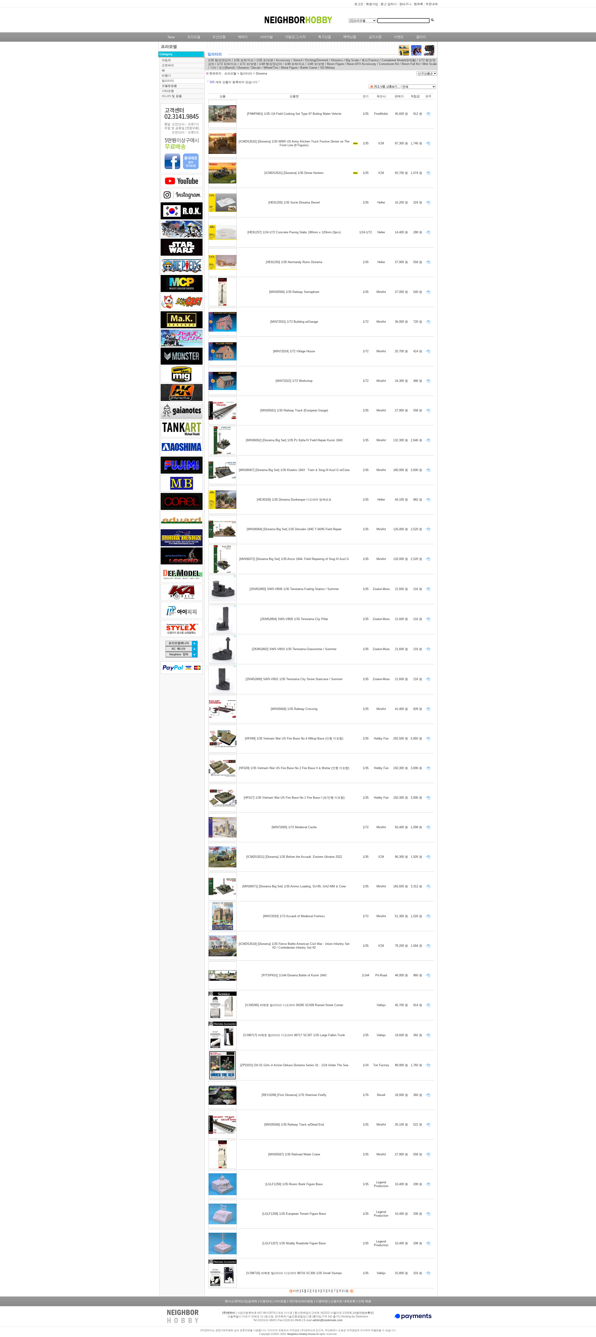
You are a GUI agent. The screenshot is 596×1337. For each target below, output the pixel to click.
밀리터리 (168, 80)
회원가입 (372, 4)
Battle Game (308, 67)
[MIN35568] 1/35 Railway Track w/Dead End (294, 1124)
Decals (256, 67)
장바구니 (405, 4)
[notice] (374, 40)
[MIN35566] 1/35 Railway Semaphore (294, 292)
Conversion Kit (389, 64)
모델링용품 (169, 86)
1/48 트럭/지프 (295, 64)
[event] (399, 40)
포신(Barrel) (227, 67)
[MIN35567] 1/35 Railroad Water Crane (294, 1154)
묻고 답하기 (389, 4)
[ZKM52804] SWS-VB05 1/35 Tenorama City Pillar (294, 619)
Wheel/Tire (271, 67)
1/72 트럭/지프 (227, 64)
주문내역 (432, 4)
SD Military (327, 67)
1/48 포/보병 (315, 64)
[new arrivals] (171, 40)
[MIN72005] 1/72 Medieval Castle (294, 827)
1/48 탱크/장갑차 (270, 64)
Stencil (297, 60)
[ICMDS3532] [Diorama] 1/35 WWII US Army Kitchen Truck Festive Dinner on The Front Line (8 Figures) (294, 143)
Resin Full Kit (411, 64)
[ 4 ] (318, 1291)
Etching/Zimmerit (316, 60)
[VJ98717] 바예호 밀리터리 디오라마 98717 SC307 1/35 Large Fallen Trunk (294, 1035)
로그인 (358, 4)
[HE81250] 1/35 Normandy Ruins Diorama (294, 262)
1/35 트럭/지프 (244, 60)
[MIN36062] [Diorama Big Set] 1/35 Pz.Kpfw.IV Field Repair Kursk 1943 (294, 440)
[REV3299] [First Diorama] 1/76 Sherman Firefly (294, 1095)
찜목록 (418, 4)
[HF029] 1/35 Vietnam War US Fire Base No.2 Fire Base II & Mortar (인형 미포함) (294, 768)
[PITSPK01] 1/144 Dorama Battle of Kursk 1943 (294, 975)
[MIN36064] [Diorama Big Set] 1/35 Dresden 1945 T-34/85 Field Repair (294, 529)
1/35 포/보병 (265, 60)
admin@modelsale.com (327, 1320)
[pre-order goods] (348, 40)
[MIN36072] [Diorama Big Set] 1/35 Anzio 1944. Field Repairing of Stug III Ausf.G (294, 559)
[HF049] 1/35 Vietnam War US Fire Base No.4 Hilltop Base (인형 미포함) (294, 738)
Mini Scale (430, 64)
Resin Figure (335, 64)
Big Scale (352, 60)
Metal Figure (289, 67)
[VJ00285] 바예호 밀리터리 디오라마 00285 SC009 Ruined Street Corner (294, 1005)
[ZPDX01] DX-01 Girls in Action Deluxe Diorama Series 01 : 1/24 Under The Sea (294, 1065)
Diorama (243, 67)
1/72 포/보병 (248, 64)
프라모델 (230, 73)
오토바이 (168, 65)
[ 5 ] (324, 1291)
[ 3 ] (313, 1291)
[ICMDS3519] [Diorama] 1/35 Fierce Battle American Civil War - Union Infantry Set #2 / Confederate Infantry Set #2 (294, 945)
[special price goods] (323, 40)
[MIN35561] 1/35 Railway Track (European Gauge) (294, 410)
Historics (337, 60)
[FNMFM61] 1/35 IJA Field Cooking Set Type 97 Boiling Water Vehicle (294, 113)
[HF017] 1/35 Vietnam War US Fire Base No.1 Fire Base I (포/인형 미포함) (294, 797)
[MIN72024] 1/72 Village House (294, 351)
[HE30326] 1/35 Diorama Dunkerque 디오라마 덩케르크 (294, 499)
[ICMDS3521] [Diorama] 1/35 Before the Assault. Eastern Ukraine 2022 (294, 857)
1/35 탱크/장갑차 (219, 60)
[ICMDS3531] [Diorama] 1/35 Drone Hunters (294, 173)
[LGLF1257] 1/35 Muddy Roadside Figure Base (294, 1243)
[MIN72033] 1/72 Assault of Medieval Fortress (294, 916)
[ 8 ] (340, 1291)
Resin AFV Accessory (361, 64)
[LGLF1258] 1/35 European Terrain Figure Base (294, 1213)
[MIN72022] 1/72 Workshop (294, 381)
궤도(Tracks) (370, 60)
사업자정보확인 (363, 1312)
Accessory (283, 60)
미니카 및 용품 (172, 96)
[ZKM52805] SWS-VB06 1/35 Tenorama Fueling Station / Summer (294, 589)
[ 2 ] (308, 1291)
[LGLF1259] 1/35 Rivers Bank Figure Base (294, 1184)
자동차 (166, 60)
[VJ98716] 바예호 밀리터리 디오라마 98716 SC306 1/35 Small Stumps (294, 1273)
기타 (213, 67)
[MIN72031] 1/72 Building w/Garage (294, 321)
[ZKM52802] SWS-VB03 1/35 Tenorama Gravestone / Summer (294, 649)
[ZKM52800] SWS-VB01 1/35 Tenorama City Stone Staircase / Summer (294, 679)
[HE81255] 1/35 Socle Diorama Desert (294, 202)
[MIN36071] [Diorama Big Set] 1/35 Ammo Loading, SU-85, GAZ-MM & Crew (294, 886)
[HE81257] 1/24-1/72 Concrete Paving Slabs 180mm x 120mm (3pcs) (294, 232)
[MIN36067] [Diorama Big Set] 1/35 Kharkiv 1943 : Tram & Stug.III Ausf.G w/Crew (294, 470)
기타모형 (168, 91)
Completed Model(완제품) (399, 60)
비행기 (166, 75)
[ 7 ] (334, 1291)
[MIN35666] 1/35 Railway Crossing (294, 709)
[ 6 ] (329, 1291)
